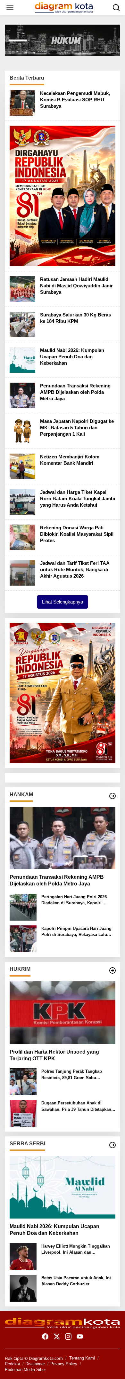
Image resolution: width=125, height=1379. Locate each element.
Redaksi (12, 1363)
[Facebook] (45, 1336)
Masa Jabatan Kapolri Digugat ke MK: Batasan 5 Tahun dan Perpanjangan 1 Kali (77, 427)
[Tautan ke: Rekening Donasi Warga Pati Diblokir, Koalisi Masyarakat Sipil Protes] (22, 537)
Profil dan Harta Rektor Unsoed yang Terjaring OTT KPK (54, 1055)
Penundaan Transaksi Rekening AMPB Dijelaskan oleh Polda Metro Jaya (75, 392)
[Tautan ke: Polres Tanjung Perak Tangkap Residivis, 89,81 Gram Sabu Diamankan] (23, 1081)
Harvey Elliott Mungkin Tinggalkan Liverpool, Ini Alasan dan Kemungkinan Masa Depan (75, 1250)
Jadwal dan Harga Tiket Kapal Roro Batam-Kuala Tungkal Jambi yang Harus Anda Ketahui (77, 498)
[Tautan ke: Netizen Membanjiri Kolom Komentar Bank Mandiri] (22, 466)
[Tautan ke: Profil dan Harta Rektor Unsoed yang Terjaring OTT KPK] (62, 1012)
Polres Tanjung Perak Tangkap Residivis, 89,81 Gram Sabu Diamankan (71, 1075)
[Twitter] (57, 1336)
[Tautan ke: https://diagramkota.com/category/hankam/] (112, 796)
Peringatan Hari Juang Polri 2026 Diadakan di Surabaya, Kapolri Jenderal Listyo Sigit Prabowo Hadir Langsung (77, 900)
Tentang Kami (82, 1358)
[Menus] (10, 7)
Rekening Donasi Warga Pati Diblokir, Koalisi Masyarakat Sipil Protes (76, 534)
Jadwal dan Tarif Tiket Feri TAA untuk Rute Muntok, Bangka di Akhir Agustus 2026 (74, 569)
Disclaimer (35, 1363)
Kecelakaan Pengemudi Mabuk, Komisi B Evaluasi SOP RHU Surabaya (75, 99)
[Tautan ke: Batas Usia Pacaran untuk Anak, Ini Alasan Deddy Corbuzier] (23, 1287)
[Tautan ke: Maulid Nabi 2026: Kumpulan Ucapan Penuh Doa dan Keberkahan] (22, 359)
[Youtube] (80, 1336)
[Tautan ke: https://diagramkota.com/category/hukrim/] (112, 970)
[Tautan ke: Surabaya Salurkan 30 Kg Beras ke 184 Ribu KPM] (22, 324)
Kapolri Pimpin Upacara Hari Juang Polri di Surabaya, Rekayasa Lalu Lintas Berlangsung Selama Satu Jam (76, 932)
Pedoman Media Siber (25, 1369)
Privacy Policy (63, 1363)
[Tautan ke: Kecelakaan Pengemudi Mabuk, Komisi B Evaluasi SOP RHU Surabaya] (22, 102)
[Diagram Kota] (64, 7)
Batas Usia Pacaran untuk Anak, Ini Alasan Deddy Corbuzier (76, 1281)
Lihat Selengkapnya (62, 601)
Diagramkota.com (45, 1358)
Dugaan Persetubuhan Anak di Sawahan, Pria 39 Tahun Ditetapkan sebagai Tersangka (76, 1106)
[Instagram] (68, 1336)
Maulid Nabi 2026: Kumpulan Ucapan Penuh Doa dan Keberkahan (72, 356)
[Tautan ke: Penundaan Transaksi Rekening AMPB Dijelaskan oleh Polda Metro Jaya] (22, 395)
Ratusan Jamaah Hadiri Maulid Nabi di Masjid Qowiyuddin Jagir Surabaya (76, 286)
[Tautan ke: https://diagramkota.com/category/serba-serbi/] (112, 1145)
